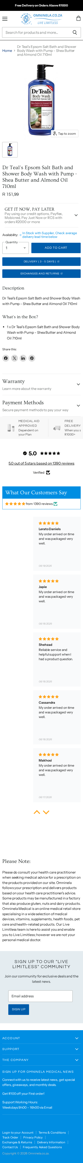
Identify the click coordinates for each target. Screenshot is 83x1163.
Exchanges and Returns (40, 273)
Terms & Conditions (52, 1132)
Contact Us (10, 1147)
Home (7, 51)
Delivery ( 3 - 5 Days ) (40, 261)
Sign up (19, 1009)
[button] (37, 813)
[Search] (75, 32)
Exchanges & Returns (17, 1142)
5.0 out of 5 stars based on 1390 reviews (41, 463)
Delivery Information (51, 1142)
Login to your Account (17, 1132)
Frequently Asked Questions (42, 1147)
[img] (15, 503)
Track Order (10, 1137)
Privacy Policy (33, 1137)
